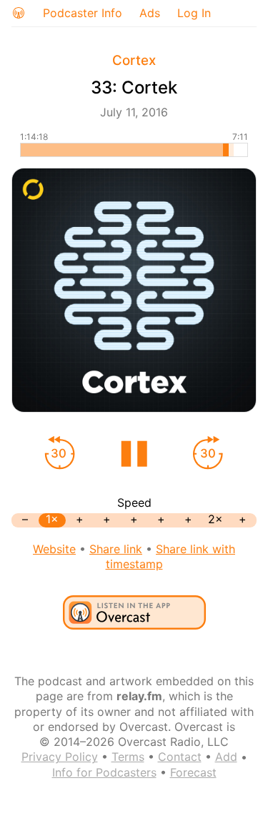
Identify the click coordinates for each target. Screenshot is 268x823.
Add (226, 756)
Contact (180, 756)
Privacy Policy (59, 756)
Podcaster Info (82, 13)
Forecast (193, 772)
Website (54, 549)
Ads (149, 13)
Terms (127, 756)
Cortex (134, 60)
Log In (194, 13)
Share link (115, 549)
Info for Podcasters (104, 772)
